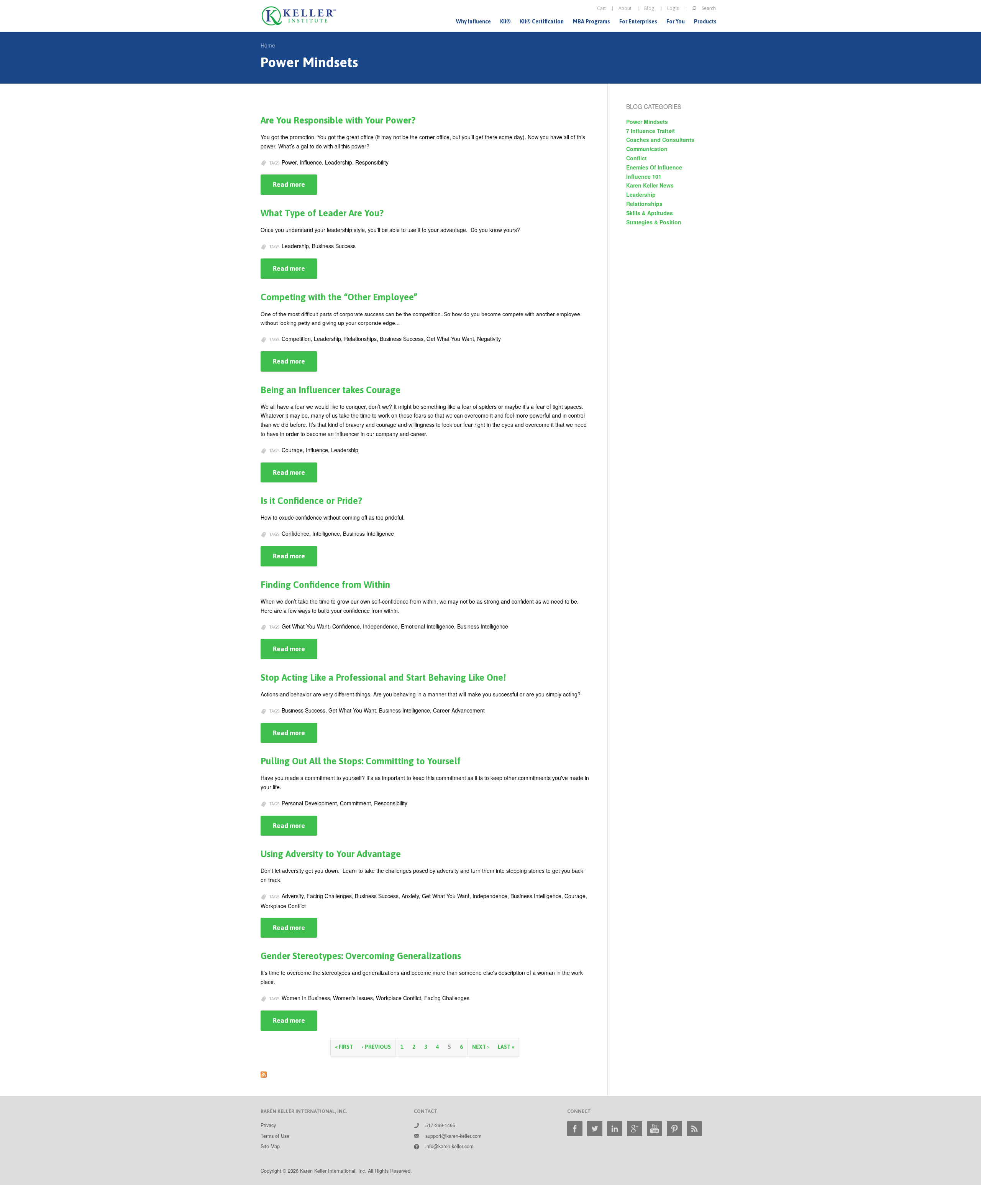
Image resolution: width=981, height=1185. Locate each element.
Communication (647, 149)
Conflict (636, 158)
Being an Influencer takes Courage (330, 390)
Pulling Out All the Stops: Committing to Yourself (361, 761)
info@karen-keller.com (449, 1146)
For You (675, 21)
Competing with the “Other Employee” (339, 297)
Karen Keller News (650, 185)
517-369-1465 (440, 1125)
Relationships (644, 203)
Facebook (574, 1128)
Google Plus (634, 1128)
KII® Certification (542, 21)
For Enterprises (638, 21)
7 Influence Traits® (650, 131)
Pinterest (674, 1128)
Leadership (641, 194)
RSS (694, 1128)
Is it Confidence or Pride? (311, 500)
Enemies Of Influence (654, 167)
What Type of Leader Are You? (322, 213)
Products (705, 21)
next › (480, 1047)
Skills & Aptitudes (649, 213)
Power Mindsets (647, 121)
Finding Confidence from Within (325, 584)
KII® (505, 21)
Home (268, 45)
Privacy (268, 1125)
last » (506, 1047)
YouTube (654, 1128)
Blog (649, 8)
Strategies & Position (653, 222)
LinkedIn (614, 1128)
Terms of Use (275, 1135)
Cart (601, 8)
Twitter (594, 1128)
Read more (295, 188)
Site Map (270, 1146)
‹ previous (376, 1047)
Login (673, 8)
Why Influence (473, 21)
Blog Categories (653, 106)
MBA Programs (591, 21)
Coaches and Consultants (660, 139)
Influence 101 (643, 176)
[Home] (299, 16)
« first (344, 1047)
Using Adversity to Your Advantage (331, 854)
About (625, 8)
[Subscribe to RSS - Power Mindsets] (264, 1072)
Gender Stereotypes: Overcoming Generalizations (361, 956)
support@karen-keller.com (453, 1135)
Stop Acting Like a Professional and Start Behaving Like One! (383, 677)
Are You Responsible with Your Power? (338, 120)
